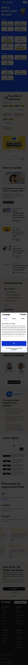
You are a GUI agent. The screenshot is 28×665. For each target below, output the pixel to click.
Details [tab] (14, 318)
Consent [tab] (5, 318)
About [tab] (23, 318)
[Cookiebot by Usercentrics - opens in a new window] (20, 315)
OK (14, 343)
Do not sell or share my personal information (14, 349)
